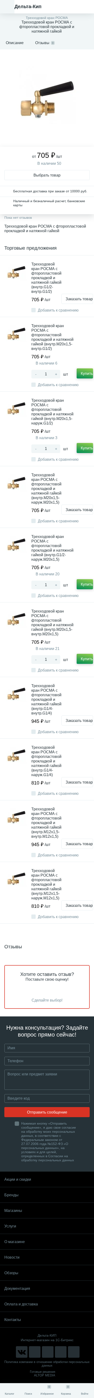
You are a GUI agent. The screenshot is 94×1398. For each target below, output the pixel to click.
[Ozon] (74, 1352)
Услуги (10, 1226)
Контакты (12, 1320)
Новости (12, 1257)
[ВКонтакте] (21, 1352)
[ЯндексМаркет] (48, 1352)
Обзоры (11, 1273)
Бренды (11, 1195)
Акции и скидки (17, 1179)
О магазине (14, 1242)
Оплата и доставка (21, 1304)
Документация (17, 1288)
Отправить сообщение (47, 1112)
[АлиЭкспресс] (34, 1352)
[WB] (61, 1352)
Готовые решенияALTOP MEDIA (42, 1373)
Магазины (13, 1211)
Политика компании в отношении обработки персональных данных (47, 1363)
